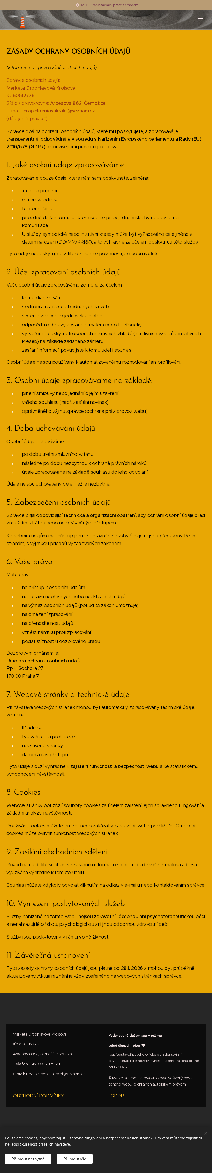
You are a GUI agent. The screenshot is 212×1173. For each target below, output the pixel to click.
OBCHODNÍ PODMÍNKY (38, 1096)
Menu (200, 20)
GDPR (117, 1096)
